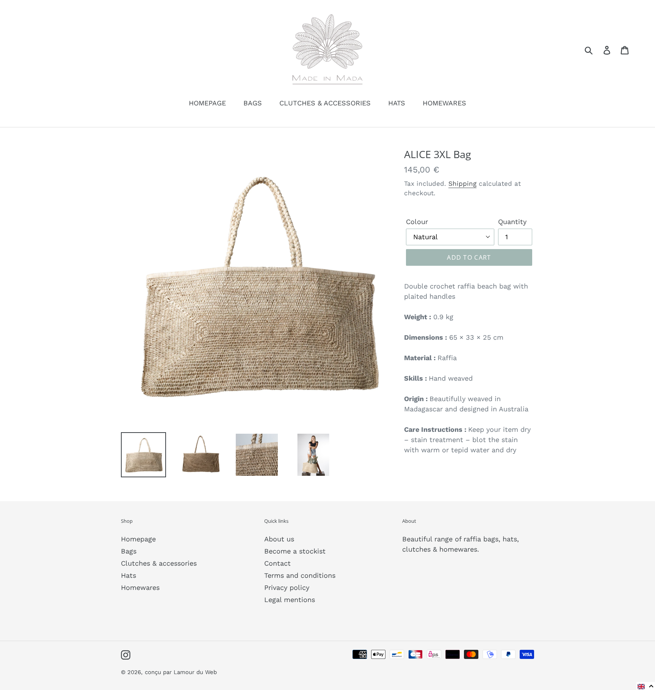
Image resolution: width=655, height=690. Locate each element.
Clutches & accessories (159, 563)
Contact (277, 563)
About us (279, 539)
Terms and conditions (299, 575)
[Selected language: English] (645, 686)
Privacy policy (286, 587)
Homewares (140, 587)
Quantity (512, 222)
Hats (128, 575)
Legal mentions (289, 600)
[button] (645, 686)
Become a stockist (295, 551)
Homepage (138, 539)
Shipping (462, 183)
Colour (417, 222)
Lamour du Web (195, 672)
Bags (128, 551)
